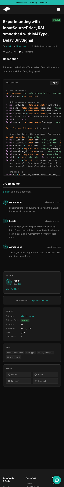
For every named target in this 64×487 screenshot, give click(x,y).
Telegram (15, 381)
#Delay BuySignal (45, 352)
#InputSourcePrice (15, 352)
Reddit (40, 374)
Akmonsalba (15, 202)
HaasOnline (21, 2)
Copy (54, 83)
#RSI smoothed (13, 357)
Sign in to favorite (40, 300)
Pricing (33, 2)
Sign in (6, 191)
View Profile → (12, 289)
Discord (44, 2)
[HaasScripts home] (6, 9)
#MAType (30, 352)
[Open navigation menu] (58, 9)
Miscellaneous (22, 46)
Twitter (14, 374)
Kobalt (8, 46)
